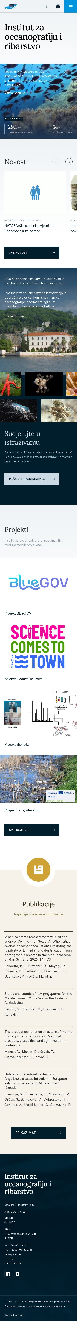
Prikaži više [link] (26, 1133)
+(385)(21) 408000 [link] (20, 1245)
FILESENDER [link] (12, 1263)
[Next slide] (69, 161)
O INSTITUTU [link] (11, 316)
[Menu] (70, 6)
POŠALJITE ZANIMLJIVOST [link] (28, 479)
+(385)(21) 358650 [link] (21, 1250)
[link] (58, 6)
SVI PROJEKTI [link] (19, 830)
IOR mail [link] (9, 1259)
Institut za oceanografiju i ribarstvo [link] (27, 1183)
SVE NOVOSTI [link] (18, 252)
